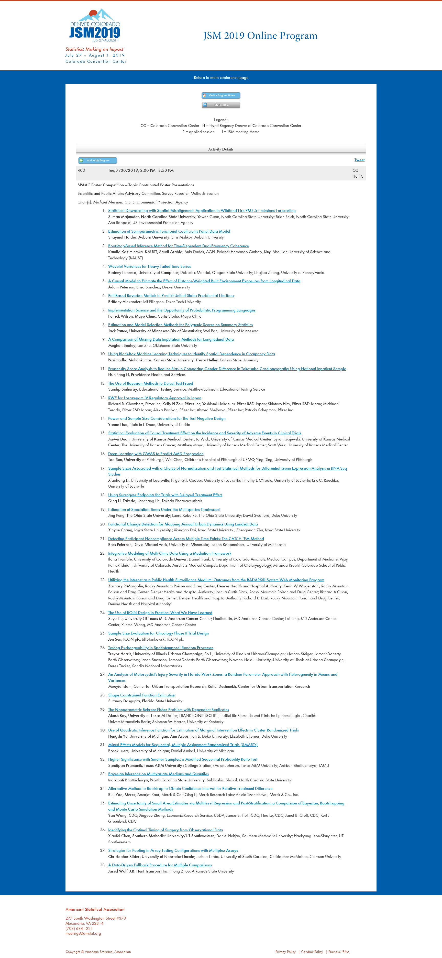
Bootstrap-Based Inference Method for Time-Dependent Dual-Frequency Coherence (178, 246)
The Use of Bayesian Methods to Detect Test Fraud (150, 383)
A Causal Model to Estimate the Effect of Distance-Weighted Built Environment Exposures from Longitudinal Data (204, 281)
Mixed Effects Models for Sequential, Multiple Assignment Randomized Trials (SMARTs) (183, 744)
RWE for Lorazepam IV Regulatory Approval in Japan (154, 398)
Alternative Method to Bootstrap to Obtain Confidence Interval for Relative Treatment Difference (190, 788)
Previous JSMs (338, 951)
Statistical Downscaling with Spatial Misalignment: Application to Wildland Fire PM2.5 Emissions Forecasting (202, 210)
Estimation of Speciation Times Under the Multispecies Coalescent (164, 509)
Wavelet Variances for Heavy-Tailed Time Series (149, 266)
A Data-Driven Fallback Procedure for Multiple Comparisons (160, 865)
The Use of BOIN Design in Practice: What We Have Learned (160, 612)
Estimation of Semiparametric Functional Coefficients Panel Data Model (169, 231)
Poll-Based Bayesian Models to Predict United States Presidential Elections (171, 295)
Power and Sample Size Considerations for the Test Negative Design (167, 418)
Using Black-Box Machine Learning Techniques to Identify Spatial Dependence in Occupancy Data (191, 354)
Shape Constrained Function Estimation (141, 695)
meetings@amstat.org (83, 933)
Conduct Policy (312, 951)
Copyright (72, 951)
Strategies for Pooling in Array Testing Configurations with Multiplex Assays (173, 850)
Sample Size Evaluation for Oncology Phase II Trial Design (158, 633)
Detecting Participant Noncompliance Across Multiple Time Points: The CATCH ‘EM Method (186, 538)
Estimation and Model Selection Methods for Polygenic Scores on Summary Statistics (180, 324)
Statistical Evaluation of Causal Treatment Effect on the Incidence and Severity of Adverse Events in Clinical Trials (204, 433)
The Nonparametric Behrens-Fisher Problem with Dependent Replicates (168, 709)
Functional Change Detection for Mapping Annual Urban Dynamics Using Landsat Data (183, 524)
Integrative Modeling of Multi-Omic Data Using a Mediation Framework (169, 553)
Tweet (359, 160)
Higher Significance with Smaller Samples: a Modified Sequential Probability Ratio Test (182, 759)
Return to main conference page (221, 77)
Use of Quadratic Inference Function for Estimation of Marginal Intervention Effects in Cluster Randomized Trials (203, 730)
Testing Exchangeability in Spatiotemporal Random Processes (160, 647)
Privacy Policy (285, 951)
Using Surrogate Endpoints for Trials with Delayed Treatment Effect (165, 495)
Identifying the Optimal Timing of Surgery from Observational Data (165, 830)
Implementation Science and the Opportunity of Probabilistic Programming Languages (181, 310)
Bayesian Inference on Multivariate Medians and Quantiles (158, 774)
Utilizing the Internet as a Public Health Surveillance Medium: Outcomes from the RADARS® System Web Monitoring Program (216, 580)
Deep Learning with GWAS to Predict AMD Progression (156, 453)
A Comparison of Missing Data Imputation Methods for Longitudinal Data (171, 339)
